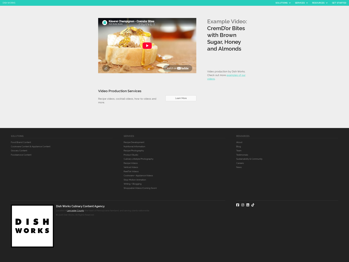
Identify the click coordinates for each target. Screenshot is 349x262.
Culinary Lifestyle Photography (138, 159)
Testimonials (242, 155)
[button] (290, 3)
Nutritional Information (134, 146)
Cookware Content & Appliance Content (30, 146)
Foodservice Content (21, 155)
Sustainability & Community (249, 159)
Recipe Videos (131, 163)
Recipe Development (134, 142)
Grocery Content (19, 150)
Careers (240, 163)
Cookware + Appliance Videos (138, 175)
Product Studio (131, 155)
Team (238, 150)
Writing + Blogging (133, 184)
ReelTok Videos (131, 171)
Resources (318, 3)
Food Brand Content (21, 142)
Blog (238, 146)
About (239, 142)
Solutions (282, 3)
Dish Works (9, 3)
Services (300, 3)
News (239, 167)
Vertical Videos (131, 167)
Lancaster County (75, 210)
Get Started (339, 3)
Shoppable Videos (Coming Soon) (140, 188)
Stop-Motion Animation (135, 180)
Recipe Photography (134, 150)
